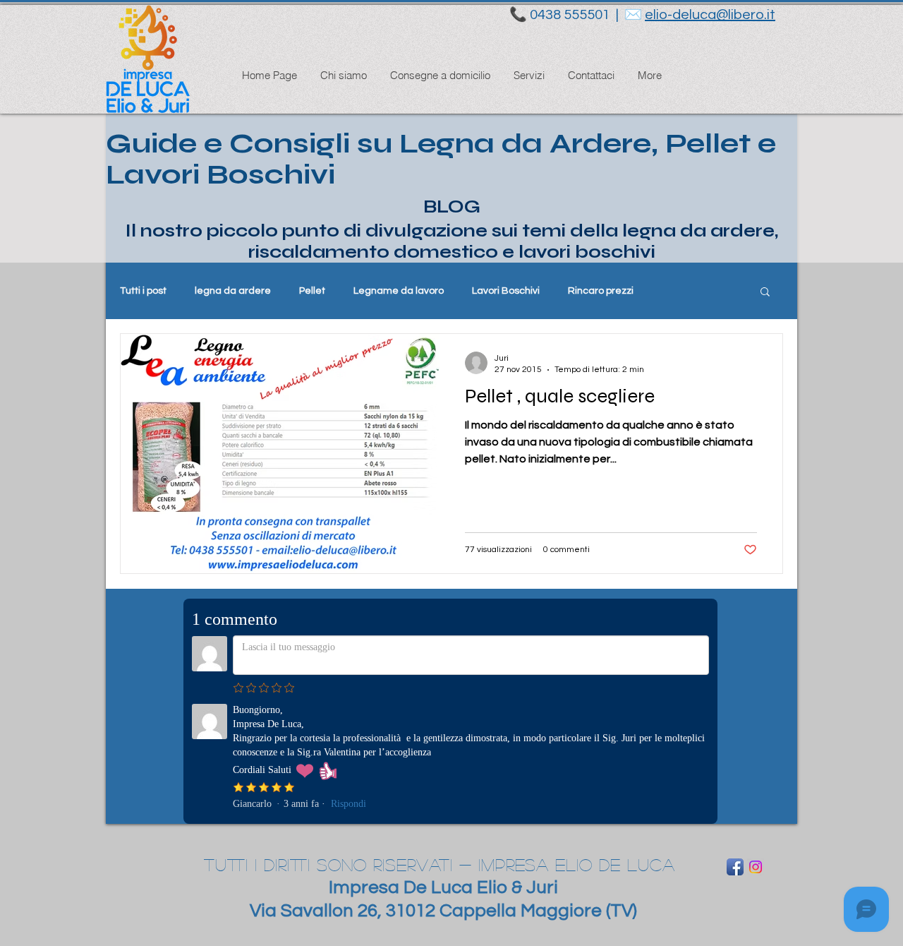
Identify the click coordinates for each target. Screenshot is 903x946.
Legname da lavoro (398, 291)
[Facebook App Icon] (735, 866)
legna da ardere (233, 291)
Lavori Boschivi (506, 291)
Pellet (312, 291)
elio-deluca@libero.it (710, 15)
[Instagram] (755, 866)
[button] (765, 292)
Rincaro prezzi (601, 291)
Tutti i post (143, 291)
